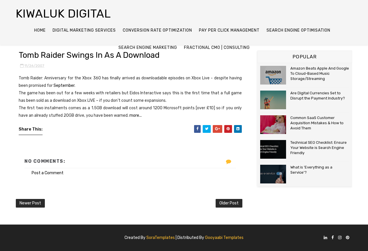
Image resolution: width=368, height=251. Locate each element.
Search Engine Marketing (147, 47)
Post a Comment (48, 172)
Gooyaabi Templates (224, 237)
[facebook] (332, 238)
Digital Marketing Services (84, 30)
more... (135, 115)
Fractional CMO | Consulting (217, 47)
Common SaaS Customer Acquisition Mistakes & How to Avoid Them (317, 123)
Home (40, 30)
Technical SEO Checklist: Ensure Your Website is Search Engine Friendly (318, 147)
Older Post (229, 203)
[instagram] (340, 238)
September (63, 85)
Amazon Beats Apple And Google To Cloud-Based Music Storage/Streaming (319, 73)
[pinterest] (347, 238)
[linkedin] (325, 238)
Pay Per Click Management (229, 30)
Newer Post (30, 203)
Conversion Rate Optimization (157, 30)
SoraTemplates (160, 237)
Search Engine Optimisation (298, 30)
